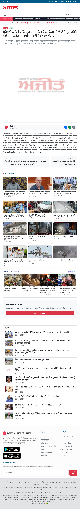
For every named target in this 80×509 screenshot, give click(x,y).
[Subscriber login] (67, 15)
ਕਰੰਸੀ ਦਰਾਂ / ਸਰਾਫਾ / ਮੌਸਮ (49, 446)
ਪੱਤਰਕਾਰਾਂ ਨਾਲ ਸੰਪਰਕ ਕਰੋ (67, 437)
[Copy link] (73, 127)
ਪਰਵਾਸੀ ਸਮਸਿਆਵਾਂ (47, 452)
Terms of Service (66, 446)
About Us (63, 440)
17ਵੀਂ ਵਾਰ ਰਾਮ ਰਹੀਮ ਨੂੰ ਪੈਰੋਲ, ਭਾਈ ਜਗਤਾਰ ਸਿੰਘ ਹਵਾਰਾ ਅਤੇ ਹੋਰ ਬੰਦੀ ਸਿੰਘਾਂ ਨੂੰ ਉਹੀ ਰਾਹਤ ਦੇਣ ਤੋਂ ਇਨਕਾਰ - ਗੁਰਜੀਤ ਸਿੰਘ (14, 193)
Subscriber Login (40, 313)
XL (75, 1)
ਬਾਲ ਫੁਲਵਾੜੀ (45, 440)
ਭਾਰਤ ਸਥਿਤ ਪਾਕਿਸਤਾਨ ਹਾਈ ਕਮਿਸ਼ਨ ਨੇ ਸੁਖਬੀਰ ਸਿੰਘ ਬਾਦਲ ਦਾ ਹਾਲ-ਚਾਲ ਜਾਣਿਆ (14, 215)
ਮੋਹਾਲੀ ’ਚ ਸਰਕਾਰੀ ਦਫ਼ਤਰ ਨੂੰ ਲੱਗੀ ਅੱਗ (63, 236)
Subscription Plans (67, 449)
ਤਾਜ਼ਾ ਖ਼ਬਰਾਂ (12, 22)
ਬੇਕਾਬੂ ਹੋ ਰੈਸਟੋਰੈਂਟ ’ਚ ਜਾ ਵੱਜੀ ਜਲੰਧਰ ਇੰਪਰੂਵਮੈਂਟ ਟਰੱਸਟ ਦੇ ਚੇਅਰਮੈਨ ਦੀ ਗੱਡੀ (38, 215)
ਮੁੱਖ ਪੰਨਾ (5, 22)
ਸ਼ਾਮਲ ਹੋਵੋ (73, 473)
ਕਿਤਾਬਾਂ (43, 449)
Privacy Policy (65, 443)
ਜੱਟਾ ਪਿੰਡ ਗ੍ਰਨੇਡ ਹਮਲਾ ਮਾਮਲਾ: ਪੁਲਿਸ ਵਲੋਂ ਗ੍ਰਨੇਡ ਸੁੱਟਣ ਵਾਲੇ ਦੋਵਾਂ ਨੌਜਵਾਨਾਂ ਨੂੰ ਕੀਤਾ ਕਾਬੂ (64, 215)
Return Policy (65, 452)
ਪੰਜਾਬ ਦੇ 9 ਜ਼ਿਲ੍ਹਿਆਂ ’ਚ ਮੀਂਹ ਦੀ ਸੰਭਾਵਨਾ (64, 260)
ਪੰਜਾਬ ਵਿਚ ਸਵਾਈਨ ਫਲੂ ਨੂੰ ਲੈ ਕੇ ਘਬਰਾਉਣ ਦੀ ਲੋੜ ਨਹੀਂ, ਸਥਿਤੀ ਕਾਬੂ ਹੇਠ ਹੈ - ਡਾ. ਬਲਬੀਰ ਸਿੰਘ (39, 193)
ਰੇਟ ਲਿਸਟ (44, 437)
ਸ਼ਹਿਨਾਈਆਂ (44, 443)
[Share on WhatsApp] (69, 127)
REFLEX (43, 503)
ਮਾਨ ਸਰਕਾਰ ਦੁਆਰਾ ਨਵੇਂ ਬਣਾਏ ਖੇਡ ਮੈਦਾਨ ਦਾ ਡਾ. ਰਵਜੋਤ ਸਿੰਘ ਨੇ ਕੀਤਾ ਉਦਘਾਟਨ (65, 192)
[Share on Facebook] (65, 127)
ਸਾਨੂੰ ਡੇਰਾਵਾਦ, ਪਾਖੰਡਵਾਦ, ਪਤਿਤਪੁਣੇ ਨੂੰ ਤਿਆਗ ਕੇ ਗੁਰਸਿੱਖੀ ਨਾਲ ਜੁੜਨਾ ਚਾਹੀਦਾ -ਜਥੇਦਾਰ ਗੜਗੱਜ (14, 261)
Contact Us (64, 455)
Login (7, 1)
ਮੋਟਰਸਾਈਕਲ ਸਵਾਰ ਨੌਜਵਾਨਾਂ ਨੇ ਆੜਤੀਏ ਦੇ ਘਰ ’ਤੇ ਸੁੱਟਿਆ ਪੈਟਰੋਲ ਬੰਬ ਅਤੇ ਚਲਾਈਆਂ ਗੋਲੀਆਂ (14, 238)
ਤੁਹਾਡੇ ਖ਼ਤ (44, 455)
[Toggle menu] (5, 15)
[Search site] (73, 15)
